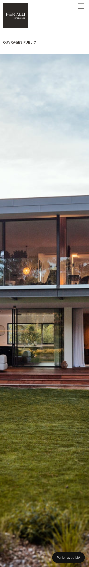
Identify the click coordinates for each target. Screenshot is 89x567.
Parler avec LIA (68, 557)
